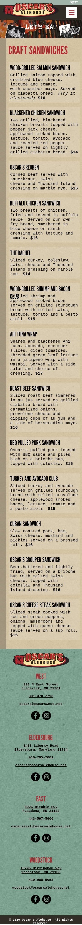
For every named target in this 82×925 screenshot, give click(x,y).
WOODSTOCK (41, 860)
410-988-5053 (41, 880)
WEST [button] (74, 2)
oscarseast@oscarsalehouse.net (41, 827)
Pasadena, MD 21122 (41, 811)
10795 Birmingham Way (41, 868)
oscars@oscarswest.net (40, 704)
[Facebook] (35, 715)
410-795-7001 (41, 758)
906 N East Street (40, 685)
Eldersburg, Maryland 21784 (41, 750)
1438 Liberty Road (40, 746)
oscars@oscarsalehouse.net (41, 765)
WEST (41, 676)
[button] (31, 10)
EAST (41, 799)
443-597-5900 (41, 819)
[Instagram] (46, 715)
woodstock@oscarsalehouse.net (41, 888)
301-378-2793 (41, 696)
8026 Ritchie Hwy (41, 807)
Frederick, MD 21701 (40, 688)
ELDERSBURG (41, 738)
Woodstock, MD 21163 (40, 872)
